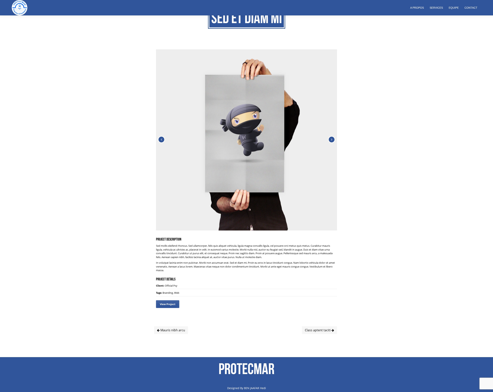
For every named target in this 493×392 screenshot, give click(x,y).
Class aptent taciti (318, 330)
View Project (167, 304)
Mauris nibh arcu (172, 330)
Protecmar (246, 368)
